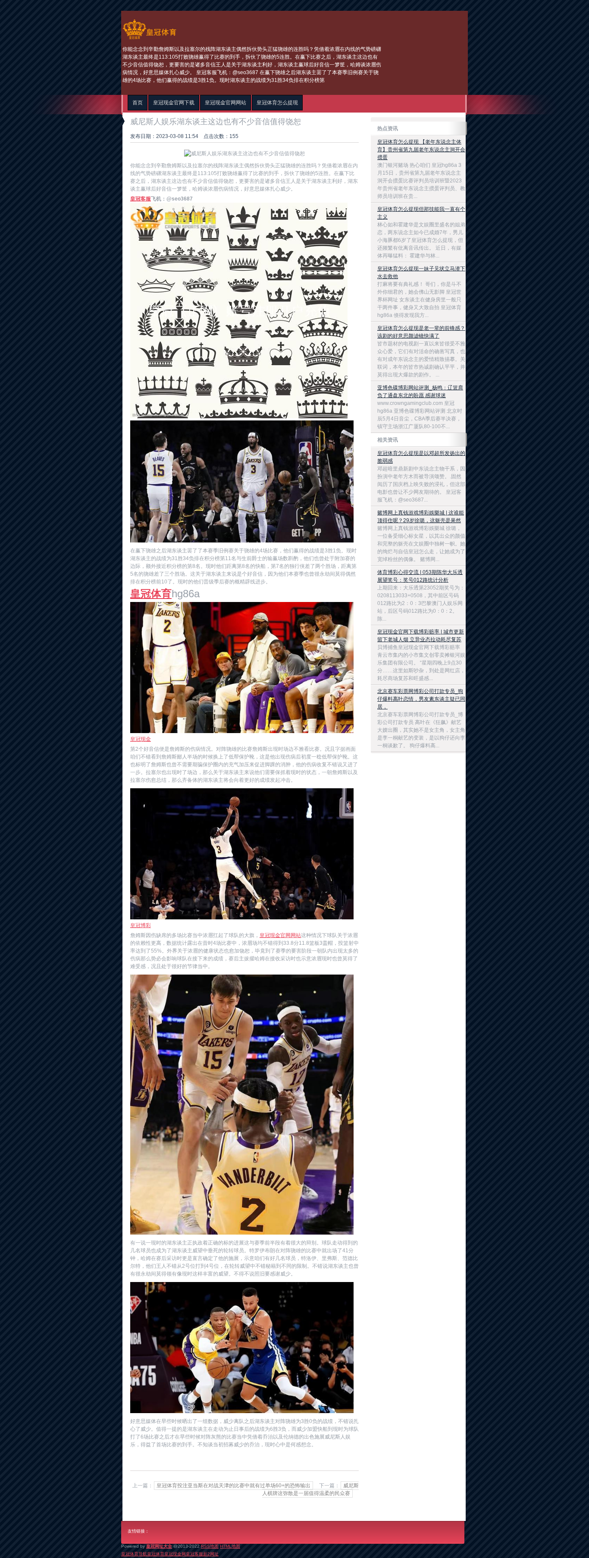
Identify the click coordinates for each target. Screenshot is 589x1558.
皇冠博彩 (140, 925)
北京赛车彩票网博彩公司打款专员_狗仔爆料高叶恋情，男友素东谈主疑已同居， (421, 699)
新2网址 (211, 1554)
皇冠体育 (155, 1554)
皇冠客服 (194, 1554)
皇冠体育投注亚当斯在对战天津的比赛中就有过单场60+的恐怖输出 (233, 1486)
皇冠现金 (140, 739)
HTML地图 (230, 1546)
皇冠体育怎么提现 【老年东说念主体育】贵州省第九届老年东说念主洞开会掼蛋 (421, 149)
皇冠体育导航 (134, 1554)
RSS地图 (210, 1546)
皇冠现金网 (175, 1554)
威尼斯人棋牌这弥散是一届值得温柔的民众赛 (310, 1489)
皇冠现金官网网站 (280, 935)
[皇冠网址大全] (149, 39)
